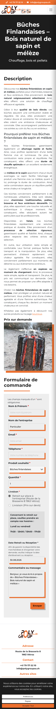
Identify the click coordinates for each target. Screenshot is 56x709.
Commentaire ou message (24, 568)
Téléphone (15, 449)
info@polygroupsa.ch (28, 668)
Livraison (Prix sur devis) (26, 505)
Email (12, 434)
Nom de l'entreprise (20, 420)
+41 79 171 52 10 (28, 665)
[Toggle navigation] (50, 9)
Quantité (14, 477)
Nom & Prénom (18, 406)
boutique (37, 314)
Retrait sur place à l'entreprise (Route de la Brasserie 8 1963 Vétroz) (26, 498)
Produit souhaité (19, 463)
